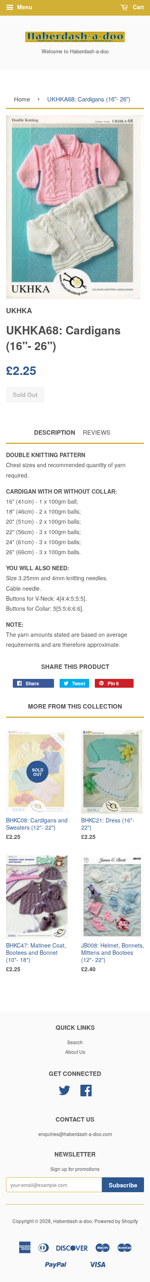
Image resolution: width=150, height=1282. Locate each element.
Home (22, 99)
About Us (75, 1051)
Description (54, 432)
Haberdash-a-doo (72, 1220)
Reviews (96, 432)
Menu (24, 7)
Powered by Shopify (116, 1220)
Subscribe (123, 1185)
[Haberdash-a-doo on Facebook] (86, 1093)
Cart (137, 7)
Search (75, 1042)
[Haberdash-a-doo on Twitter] (64, 1093)
